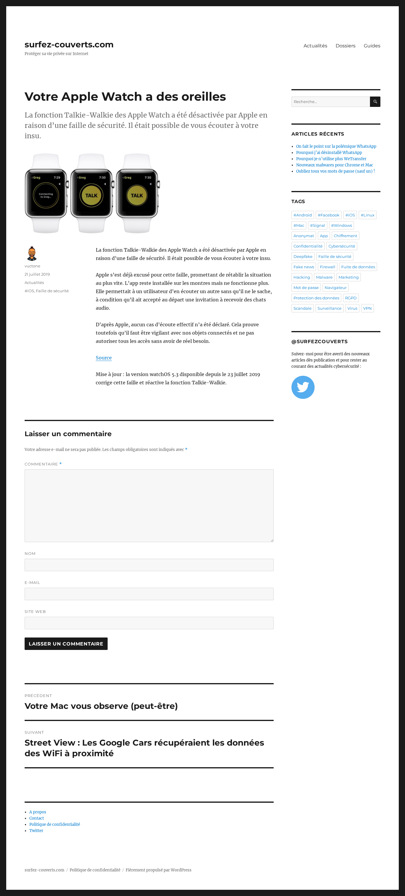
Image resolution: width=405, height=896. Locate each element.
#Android (303, 215)
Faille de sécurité (52, 290)
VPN (367, 308)
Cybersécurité (342, 246)
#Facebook (328, 215)
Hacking (302, 277)
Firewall (327, 266)
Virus (352, 308)
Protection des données (316, 298)
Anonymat (304, 235)
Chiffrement (345, 235)
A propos (37, 812)
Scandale (303, 308)
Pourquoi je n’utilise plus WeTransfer (331, 158)
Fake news (304, 266)
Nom (30, 553)
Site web (35, 611)
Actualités (315, 46)
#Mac (299, 225)
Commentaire (43, 464)
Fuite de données (358, 266)
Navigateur (336, 287)
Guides (372, 46)
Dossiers (345, 46)
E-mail (32, 582)
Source (104, 358)
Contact (36, 818)
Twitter (36, 830)
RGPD (351, 298)
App (324, 235)
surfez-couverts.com (69, 44)
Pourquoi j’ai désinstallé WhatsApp (329, 152)
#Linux (367, 215)
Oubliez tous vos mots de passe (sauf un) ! (335, 171)
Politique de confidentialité (54, 824)
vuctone (32, 266)
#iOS (29, 290)
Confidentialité (308, 246)
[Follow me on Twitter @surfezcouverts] (335, 387)
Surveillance (330, 308)
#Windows (341, 225)
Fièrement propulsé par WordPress (159, 870)
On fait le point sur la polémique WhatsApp (336, 146)
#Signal (317, 225)
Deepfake (303, 256)
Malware (324, 277)
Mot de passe (306, 287)
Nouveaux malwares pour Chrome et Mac (334, 165)
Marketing (349, 277)
